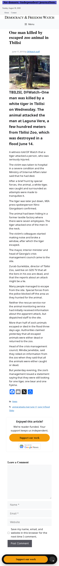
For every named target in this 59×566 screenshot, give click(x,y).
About (6, 13)
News (14, 401)
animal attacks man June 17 (24, 406)
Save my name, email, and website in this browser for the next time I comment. (29, 532)
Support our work (29, 438)
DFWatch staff (33, 51)
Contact (13, 13)
